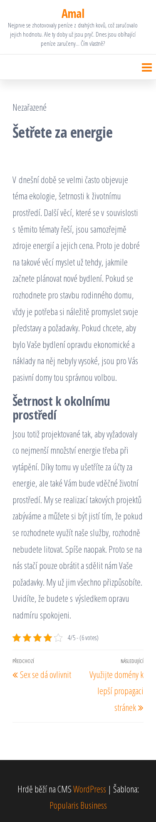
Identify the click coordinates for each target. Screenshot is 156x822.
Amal (73, 13)
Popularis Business (78, 805)
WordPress (89, 788)
